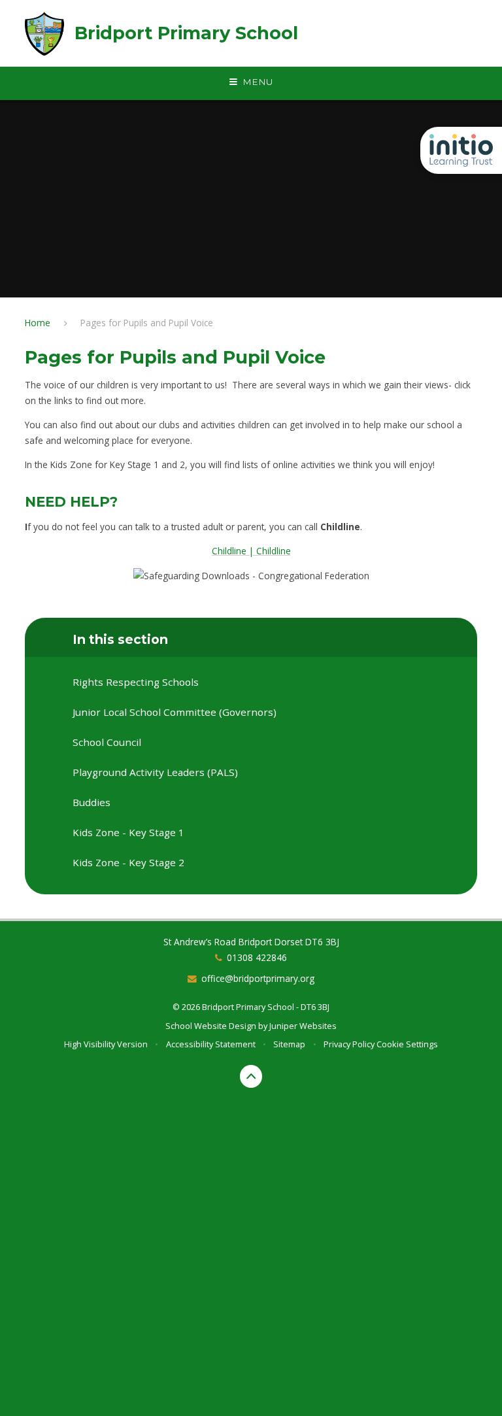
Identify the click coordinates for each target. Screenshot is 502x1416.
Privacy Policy (349, 1044)
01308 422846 (257, 957)
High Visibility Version (106, 1044)
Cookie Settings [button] (407, 1044)
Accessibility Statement (211, 1044)
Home (37, 322)
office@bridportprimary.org (257, 978)
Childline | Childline (251, 551)
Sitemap (289, 1044)
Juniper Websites (303, 1026)
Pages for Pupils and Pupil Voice (146, 322)
